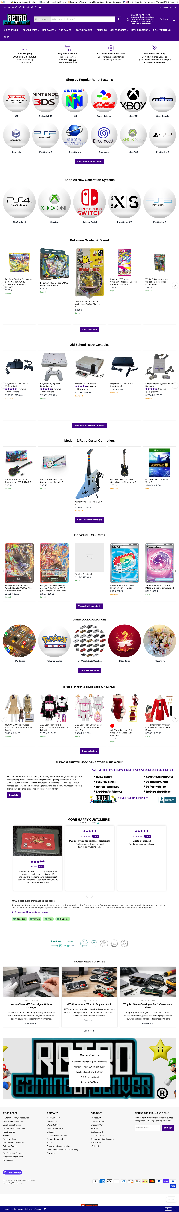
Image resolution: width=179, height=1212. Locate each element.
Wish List (95, 1146)
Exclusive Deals (9, 1139)
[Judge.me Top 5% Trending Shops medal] (124, 943)
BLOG (6, 37)
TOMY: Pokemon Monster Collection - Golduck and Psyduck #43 (157, 282)
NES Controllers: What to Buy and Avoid (89, 1004)
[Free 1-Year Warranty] (154, 54)
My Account (96, 1118)
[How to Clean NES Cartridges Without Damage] (31, 982)
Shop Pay (73, 60)
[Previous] (4, 285)
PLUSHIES (102, 30)
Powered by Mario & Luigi (12, 1183)
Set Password (97, 1132)
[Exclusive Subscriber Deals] (111, 54)
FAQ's (49, 1143)
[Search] (118, 19)
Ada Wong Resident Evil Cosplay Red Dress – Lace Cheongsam (121, 733)
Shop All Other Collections (89, 161)
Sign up (168, 1127)
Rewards (6, 1135)
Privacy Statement (55, 1139)
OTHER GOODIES (118, 30)
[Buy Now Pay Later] (68, 54)
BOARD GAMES (30, 30)
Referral (94, 1128)
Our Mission (52, 1121)
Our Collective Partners (13, 1153)
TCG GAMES (65, 30)
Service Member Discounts (102, 1139)
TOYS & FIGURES (84, 30)
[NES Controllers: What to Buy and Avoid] (89, 982)
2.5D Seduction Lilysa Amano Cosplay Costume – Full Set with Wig (88, 727)
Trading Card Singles (84, 574)
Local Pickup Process (12, 1125)
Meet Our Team (53, 1118)
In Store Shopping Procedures (16, 1118)
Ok (168, 1209)
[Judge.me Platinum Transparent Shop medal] (84, 943)
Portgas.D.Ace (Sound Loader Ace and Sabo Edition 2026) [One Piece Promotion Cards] (53, 588)
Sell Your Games (10, 1146)
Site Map (51, 1153)
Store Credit (96, 1143)
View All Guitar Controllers (89, 520)
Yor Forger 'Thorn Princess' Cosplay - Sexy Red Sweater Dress (157, 727)
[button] (87, 896)
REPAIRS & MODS (140, 30)
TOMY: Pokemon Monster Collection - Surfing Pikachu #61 (87, 304)
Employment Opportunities (58, 1146)
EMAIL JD (13, 795)
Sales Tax (7, 1150)
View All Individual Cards (89, 606)
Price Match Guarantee (13, 1121)
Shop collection (89, 329)
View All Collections (89, 670)
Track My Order (97, 1135)
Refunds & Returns (55, 1128)
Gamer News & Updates (13, 1143)
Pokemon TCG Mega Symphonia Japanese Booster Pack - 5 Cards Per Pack (123, 282)
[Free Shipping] (24, 54)
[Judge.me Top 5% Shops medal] (114, 943)
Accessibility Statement (57, 1135)
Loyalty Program (98, 1121)
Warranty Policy (53, 1125)
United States (166, 7)
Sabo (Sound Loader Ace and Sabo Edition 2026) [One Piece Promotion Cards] (19, 588)
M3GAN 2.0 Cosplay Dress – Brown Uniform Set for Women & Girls (19, 727)
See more (88, 1031)
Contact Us (8, 1160)
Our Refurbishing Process (14, 1128)
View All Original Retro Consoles (89, 425)
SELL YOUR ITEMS (162, 30)
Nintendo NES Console (85, 384)
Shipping (51, 1132)
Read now (30, 1023)
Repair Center (9, 1132)
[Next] (175, 285)
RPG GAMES (48, 30)
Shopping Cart (97, 1125)
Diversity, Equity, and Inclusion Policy (62, 1150)
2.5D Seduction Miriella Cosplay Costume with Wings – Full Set (54, 727)
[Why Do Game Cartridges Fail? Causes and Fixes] (148, 982)
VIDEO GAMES (11, 30)
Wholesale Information (13, 1157)
